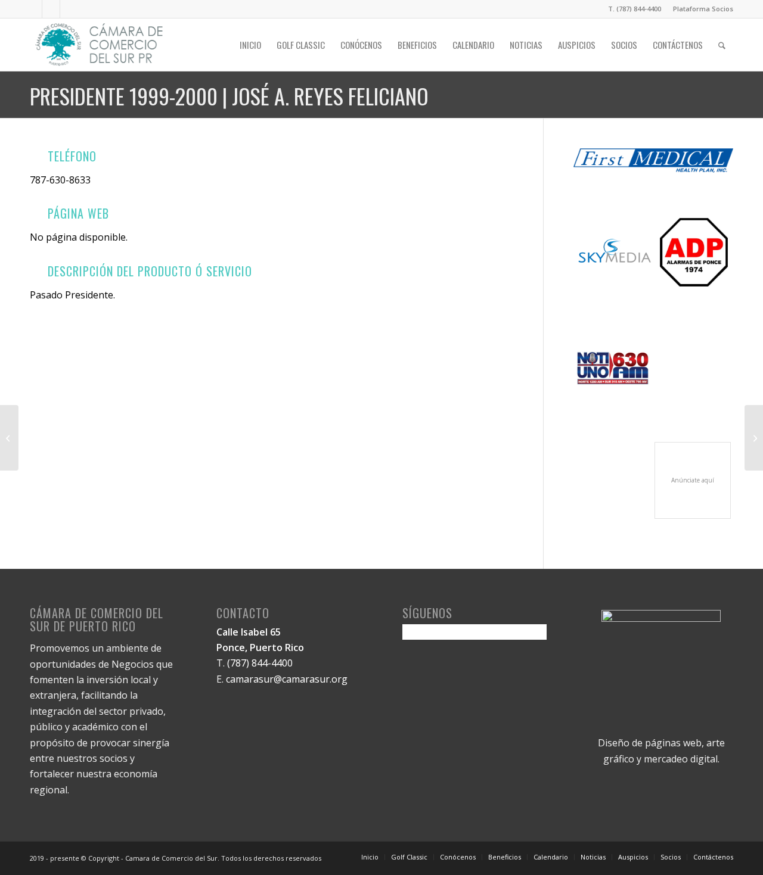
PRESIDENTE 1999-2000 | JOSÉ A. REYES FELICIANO (229, 95)
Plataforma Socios (703, 8)
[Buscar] (722, 44)
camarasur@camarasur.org (287, 679)
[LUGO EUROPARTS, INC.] (9, 438)
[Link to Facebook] (33, 9)
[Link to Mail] (69, 9)
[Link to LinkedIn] (51, 9)
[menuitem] (700, 9)
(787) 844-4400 (260, 663)
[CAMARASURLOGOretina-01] (100, 44)
